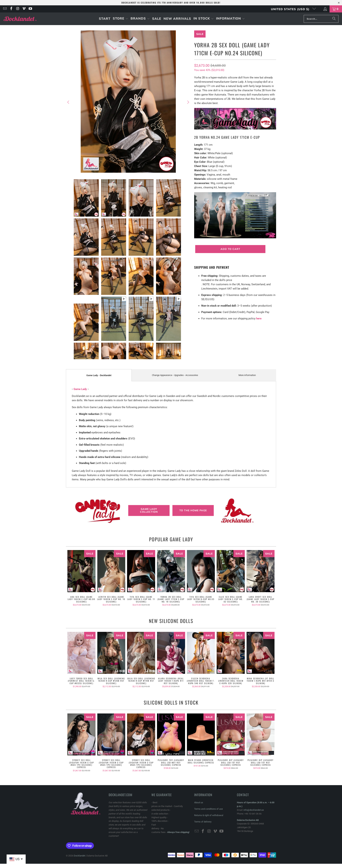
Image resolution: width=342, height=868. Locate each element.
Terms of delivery (202, 821)
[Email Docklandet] (5, 9)
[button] (120, 18)
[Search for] (334, 19)
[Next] (188, 102)
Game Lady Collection (149, 510)
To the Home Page (193, 510)
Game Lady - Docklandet (98, 375)
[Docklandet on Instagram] (17, 9)
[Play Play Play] (128, 102)
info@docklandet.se (253, 810)
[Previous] (68, 102)
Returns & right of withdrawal (208, 815)
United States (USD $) (290, 9)
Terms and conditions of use (208, 809)
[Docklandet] (20, 18)
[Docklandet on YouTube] (30, 9)
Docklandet (79, 855)
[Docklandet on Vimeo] (24, 9)
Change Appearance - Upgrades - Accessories (175, 375)
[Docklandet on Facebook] (11, 9)
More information (247, 375)
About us (198, 802)
